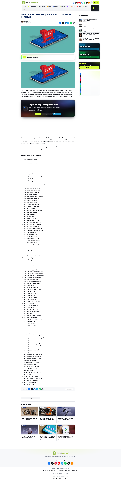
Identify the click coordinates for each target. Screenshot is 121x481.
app (31, 398)
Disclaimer (55, 478)
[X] (76, 3)
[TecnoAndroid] (30, 3)
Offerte (96, 2)
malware (37, 398)
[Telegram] (82, 3)
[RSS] (89, 3)
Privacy (66, 478)
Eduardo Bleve (27, 21)
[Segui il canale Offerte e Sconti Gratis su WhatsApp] (84, 3)
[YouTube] (80, 3)
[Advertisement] (48, 128)
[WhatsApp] (71, 23)
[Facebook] (73, 3)
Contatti (61, 478)
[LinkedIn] (66, 23)
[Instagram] (78, 3)
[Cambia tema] (91, 2)
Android (25, 398)
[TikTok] (87, 3)
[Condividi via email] (73, 23)
